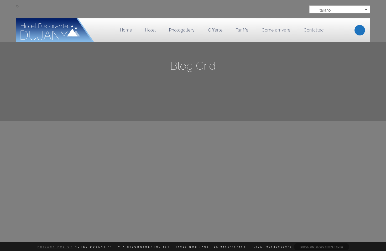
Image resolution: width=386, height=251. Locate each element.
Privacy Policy (55, 246)
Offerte (215, 30)
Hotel (150, 30)
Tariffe (242, 30)
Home (126, 30)
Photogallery (182, 30)
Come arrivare (276, 30)
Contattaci (314, 30)
